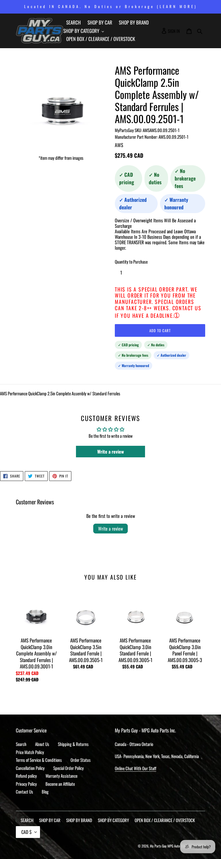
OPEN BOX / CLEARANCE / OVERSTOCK (165, 820)
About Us (42, 744)
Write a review (110, 528)
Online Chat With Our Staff (135, 768)
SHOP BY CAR (49, 820)
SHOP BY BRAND (79, 820)
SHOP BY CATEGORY (113, 820)
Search (21, 744)
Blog (45, 791)
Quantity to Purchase (131, 261)
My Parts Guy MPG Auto (165, 845)
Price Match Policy (30, 752)
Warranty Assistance (61, 775)
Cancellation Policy (30, 768)
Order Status (81, 760)
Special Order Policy (68, 768)
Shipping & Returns (73, 744)
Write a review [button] (110, 451)
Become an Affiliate (60, 784)
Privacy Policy (26, 784)
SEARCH (27, 820)
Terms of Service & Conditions (39, 760)
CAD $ (26, 831)
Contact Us (24, 791)
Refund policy (26, 775)
